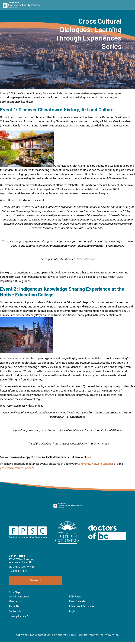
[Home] (22, 5)
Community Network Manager (95, 464)
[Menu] (129, 5)
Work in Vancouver (19, 597)
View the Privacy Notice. (106, 635)
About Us (14, 606)
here (89, 457)
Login (72, 611)
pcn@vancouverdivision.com (17, 468)
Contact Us (35, 580)
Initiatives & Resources (81, 606)
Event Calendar (77, 601)
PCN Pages (75, 597)
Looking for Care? (18, 616)
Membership (16, 601)
